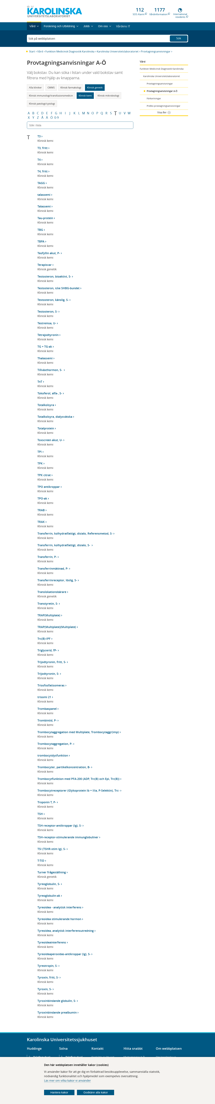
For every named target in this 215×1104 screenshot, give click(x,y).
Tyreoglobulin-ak (48, 896)
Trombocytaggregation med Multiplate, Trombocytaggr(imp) (78, 732)
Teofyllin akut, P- (48, 253)
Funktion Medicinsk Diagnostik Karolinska (69, 51)
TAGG (41, 183)
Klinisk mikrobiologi (108, 95)
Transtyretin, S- (47, 603)
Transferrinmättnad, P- (52, 568)
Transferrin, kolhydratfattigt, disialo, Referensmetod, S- (75, 533)
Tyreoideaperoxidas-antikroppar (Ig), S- (64, 954)
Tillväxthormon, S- (50, 370)
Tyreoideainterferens (51, 942)
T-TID (40, 860)
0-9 (56, 118)
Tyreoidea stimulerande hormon (59, 919)
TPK (40, 463)
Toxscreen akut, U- (49, 440)
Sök (178, 38)
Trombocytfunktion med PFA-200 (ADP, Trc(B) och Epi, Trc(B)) (78, 779)
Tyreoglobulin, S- (48, 884)
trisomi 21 (44, 697)
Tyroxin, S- (44, 989)
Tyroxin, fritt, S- (48, 977)
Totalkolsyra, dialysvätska (54, 417)
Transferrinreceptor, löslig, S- (57, 580)
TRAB (41, 510)
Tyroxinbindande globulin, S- (56, 1001)
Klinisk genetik (95, 87)
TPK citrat (44, 475)
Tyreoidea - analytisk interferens (59, 907)
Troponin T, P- (46, 802)
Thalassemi (45, 358)
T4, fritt (42, 171)
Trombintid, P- (47, 720)
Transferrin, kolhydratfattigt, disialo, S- (64, 545)
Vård (40, 51)
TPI (39, 452)
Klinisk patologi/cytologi (42, 103)
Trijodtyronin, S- (48, 674)
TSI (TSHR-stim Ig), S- (51, 849)
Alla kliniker (35, 87)
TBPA (40, 241)
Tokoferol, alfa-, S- (49, 393)
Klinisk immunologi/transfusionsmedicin (51, 95)
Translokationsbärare (51, 592)
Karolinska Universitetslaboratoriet (118, 51)
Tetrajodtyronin (48, 335)
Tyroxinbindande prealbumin (57, 1012)
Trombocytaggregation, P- (54, 744)
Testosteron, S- (47, 311)
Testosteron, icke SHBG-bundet (58, 288)
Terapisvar (44, 265)
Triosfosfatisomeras (51, 685)
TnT (39, 381)
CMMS (51, 87)
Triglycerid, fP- (47, 650)
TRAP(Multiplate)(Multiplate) (56, 627)
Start (32, 51)
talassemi (43, 195)
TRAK (41, 522)
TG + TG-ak (44, 346)
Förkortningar (154, 98)
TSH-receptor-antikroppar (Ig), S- (59, 825)
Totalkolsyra (45, 405)
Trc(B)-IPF (44, 638)
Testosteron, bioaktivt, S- (54, 276)
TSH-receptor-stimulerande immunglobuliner (67, 837)
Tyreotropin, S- (47, 966)
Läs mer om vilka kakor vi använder (67, 1080)
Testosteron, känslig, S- (53, 300)
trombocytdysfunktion (52, 755)
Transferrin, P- (47, 557)
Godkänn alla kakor (95, 1092)
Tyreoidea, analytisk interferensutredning (65, 931)
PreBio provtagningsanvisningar (163, 105)
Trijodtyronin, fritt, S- (51, 662)
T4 (39, 160)
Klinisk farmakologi (70, 87)
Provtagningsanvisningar (155, 51)
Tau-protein (45, 218)
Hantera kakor (59, 1092)
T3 (39, 136)
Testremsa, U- (46, 323)
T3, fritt (42, 148)
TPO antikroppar (48, 487)
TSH (40, 814)
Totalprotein (45, 428)
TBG (40, 230)
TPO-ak (42, 498)
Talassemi (44, 206)
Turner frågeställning (51, 872)
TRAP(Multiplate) (48, 615)
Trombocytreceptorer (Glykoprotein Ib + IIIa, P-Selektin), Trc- (78, 790)
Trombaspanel (47, 709)
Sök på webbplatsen (41, 38)
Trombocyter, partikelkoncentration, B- (63, 767)
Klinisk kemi (85, 95)
